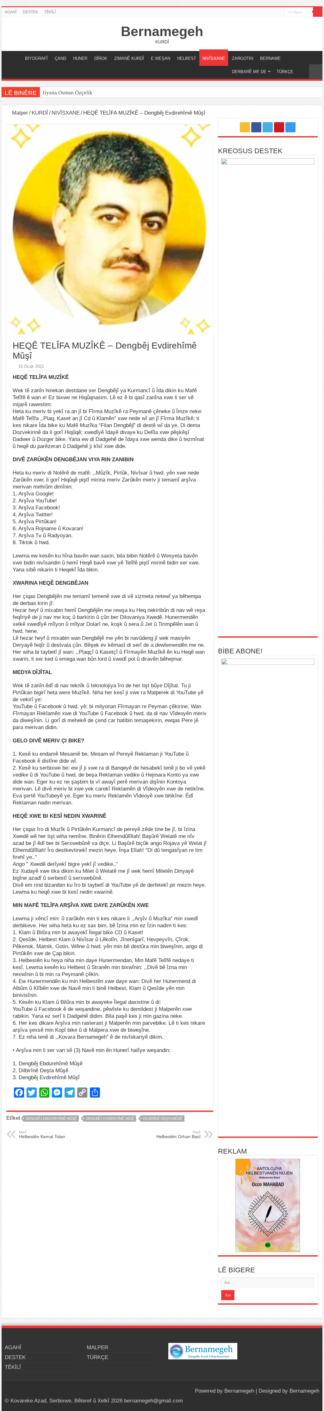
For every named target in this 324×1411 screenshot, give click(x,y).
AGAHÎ (10, 12)
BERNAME (270, 58)
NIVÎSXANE (213, 58)
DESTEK (30, 12)
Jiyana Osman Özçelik (68, 93)
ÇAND (60, 58)
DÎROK (100, 58)
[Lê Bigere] (317, 12)
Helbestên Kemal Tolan (42, 1134)
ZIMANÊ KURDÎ (129, 58)
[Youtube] (273, 12)
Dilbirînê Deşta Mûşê (162, 1118)
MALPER (13, 57)
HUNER (80, 58)
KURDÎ (40, 113)
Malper (19, 113)
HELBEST (186, 58)
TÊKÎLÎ (50, 12)
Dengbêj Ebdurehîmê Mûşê (51, 1118)
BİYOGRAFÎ (36, 58)
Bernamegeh (162, 31)
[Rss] (255, 12)
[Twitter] (267, 12)
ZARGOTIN (242, 58)
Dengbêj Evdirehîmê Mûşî (110, 1118)
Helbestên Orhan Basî (178, 1134)
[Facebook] (261, 12)
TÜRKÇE (285, 71)
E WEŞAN (160, 58)
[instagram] (279, 12)
